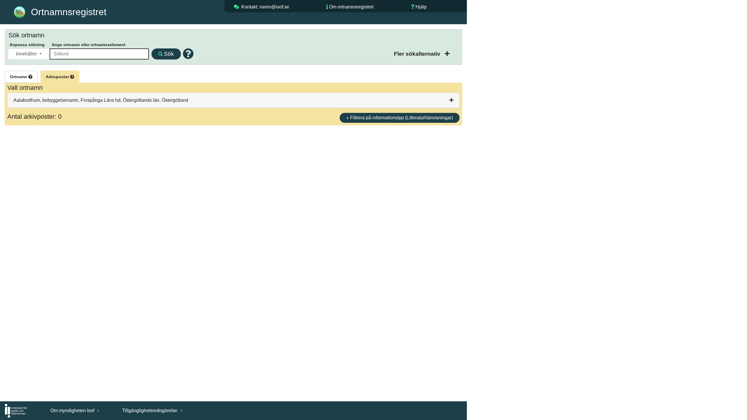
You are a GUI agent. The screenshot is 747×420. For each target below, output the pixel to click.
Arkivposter (58, 76)
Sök (169, 54)
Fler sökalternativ (418, 54)
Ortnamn (19, 76)
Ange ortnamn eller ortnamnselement (88, 44)
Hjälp (421, 6)
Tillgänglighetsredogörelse (150, 410)
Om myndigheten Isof (72, 410)
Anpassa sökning (27, 44)
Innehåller (27, 53)
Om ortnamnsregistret (351, 6)
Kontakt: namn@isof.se (265, 6)
